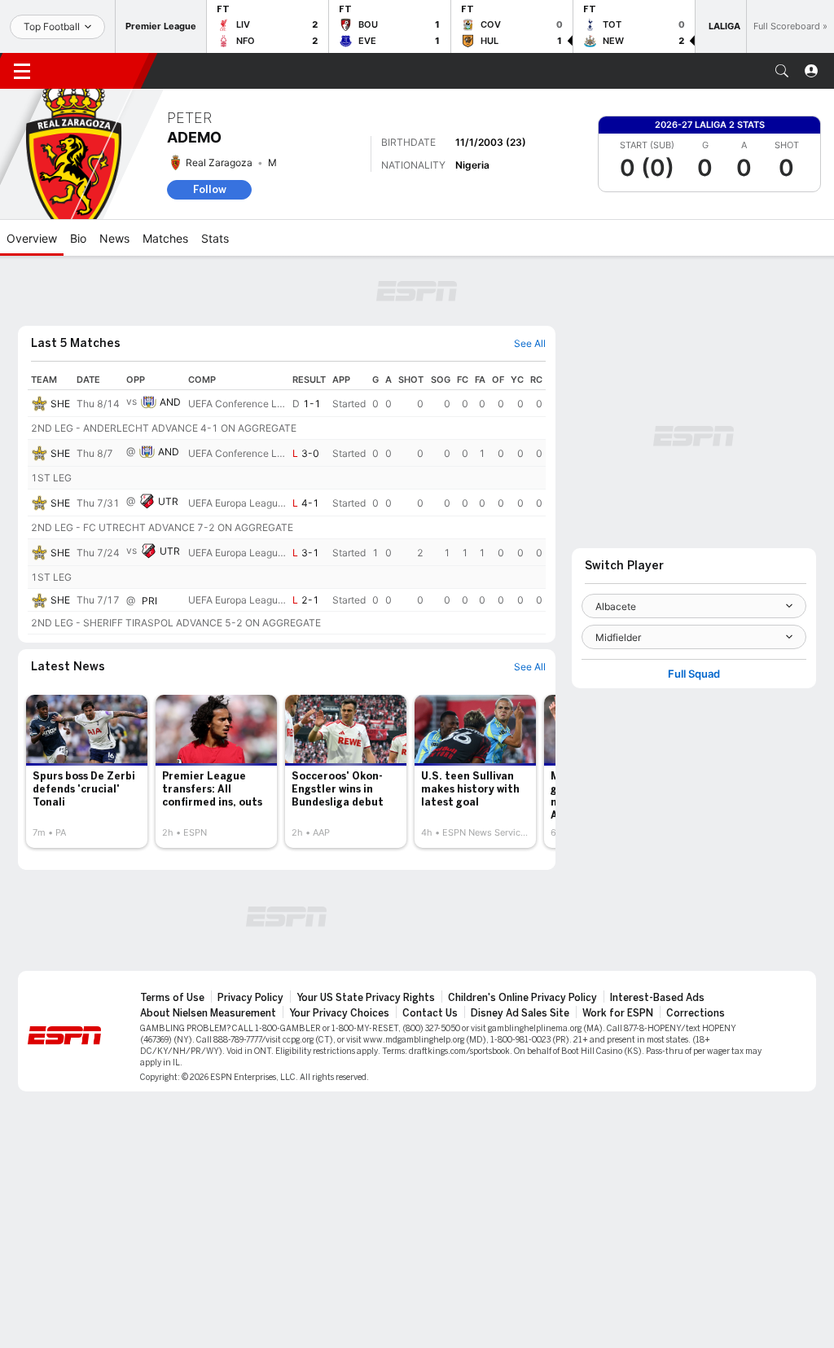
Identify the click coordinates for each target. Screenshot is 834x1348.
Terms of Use (172, 997)
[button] (781, 70)
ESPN (96, 71)
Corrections (695, 1013)
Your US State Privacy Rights (365, 997)
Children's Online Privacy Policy (522, 997)
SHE (60, 403)
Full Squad (694, 674)
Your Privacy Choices (339, 1013)
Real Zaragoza (219, 162)
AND (170, 402)
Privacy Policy (250, 997)
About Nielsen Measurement (208, 1013)
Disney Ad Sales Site (520, 1013)
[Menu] (22, 71)
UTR (168, 501)
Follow (209, 189)
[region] (287, 502)
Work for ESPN (617, 1013)
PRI (149, 601)
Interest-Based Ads (657, 997)
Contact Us (430, 1013)
